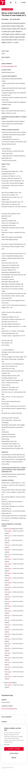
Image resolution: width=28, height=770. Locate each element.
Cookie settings (14, 753)
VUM (9, 528)
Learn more (6, 744)
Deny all (14, 757)
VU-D (8, 540)
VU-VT (8, 549)
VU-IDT (9, 531)
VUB (9, 682)
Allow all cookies (14, 749)
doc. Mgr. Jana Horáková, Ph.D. (9, 66)
